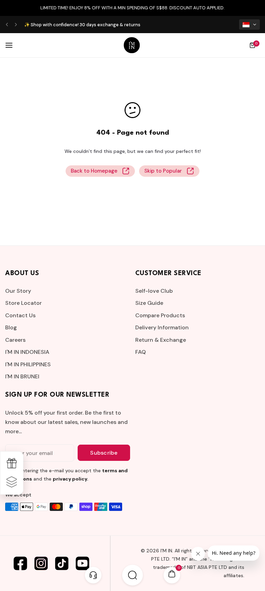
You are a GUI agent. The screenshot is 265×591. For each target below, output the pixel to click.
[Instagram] (41, 563)
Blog (11, 327)
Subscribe (103, 452)
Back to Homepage (94, 170)
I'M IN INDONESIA (27, 352)
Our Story (18, 290)
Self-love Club (154, 290)
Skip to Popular (163, 170)
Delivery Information (162, 327)
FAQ (140, 352)
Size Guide (149, 303)
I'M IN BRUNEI (22, 376)
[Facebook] (20, 563)
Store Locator (23, 303)
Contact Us (20, 315)
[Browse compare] (12, 482)
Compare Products (160, 315)
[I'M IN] (131, 45)
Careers (15, 339)
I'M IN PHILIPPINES (28, 364)
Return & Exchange (160, 339)
